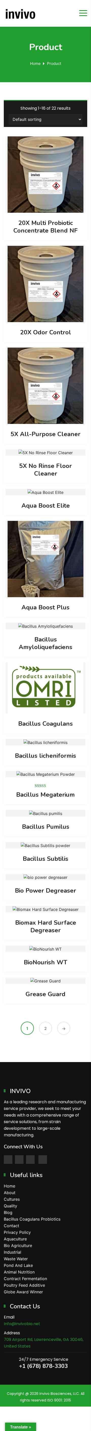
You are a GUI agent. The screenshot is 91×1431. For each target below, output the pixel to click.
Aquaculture (15, 1238)
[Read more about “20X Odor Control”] (45, 284)
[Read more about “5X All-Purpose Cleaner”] (45, 386)
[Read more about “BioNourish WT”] (45, 949)
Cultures (12, 1199)
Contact (11, 1225)
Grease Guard (45, 994)
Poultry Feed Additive (24, 1285)
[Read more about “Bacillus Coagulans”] (45, 688)
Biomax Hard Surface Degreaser (45, 926)
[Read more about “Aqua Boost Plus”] (45, 559)
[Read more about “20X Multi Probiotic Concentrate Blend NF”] (45, 174)
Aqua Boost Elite (45, 505)
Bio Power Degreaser (45, 890)
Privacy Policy (17, 1232)
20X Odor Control (45, 332)
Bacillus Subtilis (45, 859)
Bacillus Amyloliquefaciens (45, 643)
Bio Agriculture (18, 1245)
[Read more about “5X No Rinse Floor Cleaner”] (45, 453)
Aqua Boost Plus (45, 607)
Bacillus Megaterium (45, 794)
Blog (8, 1212)
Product (54, 63)
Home (35, 63)
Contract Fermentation (25, 1278)
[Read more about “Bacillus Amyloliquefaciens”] (45, 626)
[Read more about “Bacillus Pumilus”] (45, 813)
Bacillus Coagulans (45, 723)
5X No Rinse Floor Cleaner (45, 469)
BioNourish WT (45, 962)
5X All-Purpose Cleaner (45, 434)
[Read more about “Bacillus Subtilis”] (45, 845)
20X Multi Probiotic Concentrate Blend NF (45, 226)
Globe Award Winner (23, 1291)
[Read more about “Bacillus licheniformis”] (45, 742)
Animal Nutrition (19, 1272)
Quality (10, 1205)
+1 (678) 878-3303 (43, 1366)
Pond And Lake (18, 1265)
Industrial (12, 1252)
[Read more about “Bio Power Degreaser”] (45, 877)
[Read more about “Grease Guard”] (45, 981)
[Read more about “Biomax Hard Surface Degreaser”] (45, 909)
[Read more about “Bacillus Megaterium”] (45, 774)
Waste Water (16, 1258)
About (9, 1192)
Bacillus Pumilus (45, 827)
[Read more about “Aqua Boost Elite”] (45, 492)
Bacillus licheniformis (45, 756)
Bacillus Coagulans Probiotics (32, 1219)
